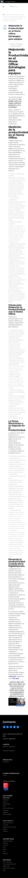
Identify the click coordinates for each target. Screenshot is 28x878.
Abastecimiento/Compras (9, 827)
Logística (5, 812)
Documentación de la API (9, 864)
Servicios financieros (8, 808)
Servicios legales (7, 814)
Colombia (5, 845)
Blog (4, 870)
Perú (4, 851)
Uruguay (5, 853)
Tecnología (19, 44)
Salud (4, 806)
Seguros (5, 802)
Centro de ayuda (7, 862)
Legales (5, 829)
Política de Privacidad (8, 750)
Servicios (12, 44)
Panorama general (7, 841)
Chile (4, 847)
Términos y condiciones (9, 746)
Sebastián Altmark (16, 46)
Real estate (6, 800)
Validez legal (6, 866)
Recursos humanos (8, 823)
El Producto (6, 762)
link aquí (16, 678)
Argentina (5, 843)
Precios (5, 775)
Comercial (5, 825)
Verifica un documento (9, 868)
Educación (5, 810)
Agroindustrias (6, 804)
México (5, 849)
